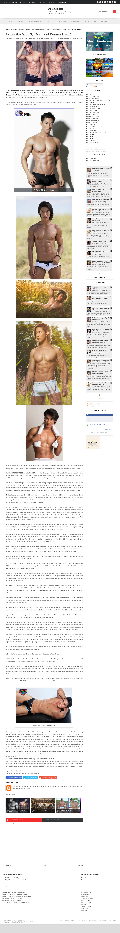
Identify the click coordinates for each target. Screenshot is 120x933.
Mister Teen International (92, 160)
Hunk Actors (23, 2)
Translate (98, 87)
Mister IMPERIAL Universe (93, 128)
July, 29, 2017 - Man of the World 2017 (12, 898)
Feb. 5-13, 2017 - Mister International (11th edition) (15, 880)
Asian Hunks (25, 38)
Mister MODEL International (93, 108)
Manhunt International (48, 38)
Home (5, 2)
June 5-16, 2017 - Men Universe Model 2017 (13, 892)
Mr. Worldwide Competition (87, 888)
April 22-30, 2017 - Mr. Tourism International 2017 (14, 884)
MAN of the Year (90, 114)
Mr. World (83, 878)
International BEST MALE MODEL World (96, 151)
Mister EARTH (90, 139)
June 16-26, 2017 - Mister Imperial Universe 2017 (14, 894)
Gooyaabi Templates (17, 922)
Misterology (84, 904)
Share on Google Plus (49, 778)
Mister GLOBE (90, 135)
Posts (90, 403)
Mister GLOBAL (90, 102)
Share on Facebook (15, 778)
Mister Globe (84, 886)
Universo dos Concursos (87, 898)
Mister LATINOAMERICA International (96, 145)
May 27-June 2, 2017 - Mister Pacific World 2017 (14, 890)
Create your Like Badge (108, 429)
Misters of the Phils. (86, 902)
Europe (37, 38)
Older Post (80, 865)
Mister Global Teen (91, 158)
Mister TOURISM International (94, 126)
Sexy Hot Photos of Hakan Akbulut (101, 241)
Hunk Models (32, 2)
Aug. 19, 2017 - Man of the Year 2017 (12, 900)
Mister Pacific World (91, 110)
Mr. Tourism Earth (85, 894)
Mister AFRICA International (93, 141)
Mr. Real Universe (85, 884)
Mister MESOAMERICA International (95, 149)
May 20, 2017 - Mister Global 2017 (11, 886)
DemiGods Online (85, 908)
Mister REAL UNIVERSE (92, 116)
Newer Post (8, 865)
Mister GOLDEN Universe (92, 124)
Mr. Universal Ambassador (87, 882)
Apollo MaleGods (91, 419)
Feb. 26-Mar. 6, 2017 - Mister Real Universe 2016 (14, 882)
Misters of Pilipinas (85, 900)
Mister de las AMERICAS (92, 143)
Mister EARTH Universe (92, 137)
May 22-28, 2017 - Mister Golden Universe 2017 (14, 888)
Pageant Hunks (13, 2)
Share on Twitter (32, 778)
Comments (91, 406)
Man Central (84, 910)
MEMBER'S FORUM (61, 2)
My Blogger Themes (28, 921)
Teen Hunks (51, 2)
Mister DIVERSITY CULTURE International (97, 132)
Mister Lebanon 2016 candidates (100, 199)
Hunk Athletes (41, 2)
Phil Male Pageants (86, 906)
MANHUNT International (92, 98)
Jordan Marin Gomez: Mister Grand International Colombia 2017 (100, 298)
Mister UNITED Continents (93, 112)
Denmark (32, 38)
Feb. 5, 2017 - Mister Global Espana (11, 878)
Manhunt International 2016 (64, 38)
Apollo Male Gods (55, 9)
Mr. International (85, 880)
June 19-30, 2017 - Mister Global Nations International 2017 (17, 896)
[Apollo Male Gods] (91, 425)
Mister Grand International (93, 120)
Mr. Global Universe (86, 892)
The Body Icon (84, 896)
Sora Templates (15, 921)
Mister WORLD (90, 94)
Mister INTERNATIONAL (92, 96)
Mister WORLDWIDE (91, 130)
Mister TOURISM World (92, 118)
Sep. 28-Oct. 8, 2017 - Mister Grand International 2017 (16, 902)
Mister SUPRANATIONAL (92, 106)
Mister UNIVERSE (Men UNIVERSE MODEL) (98, 100)
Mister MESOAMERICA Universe (94, 147)
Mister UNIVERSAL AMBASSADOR (95, 104)
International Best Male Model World (90, 890)
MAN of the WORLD (91, 122)
